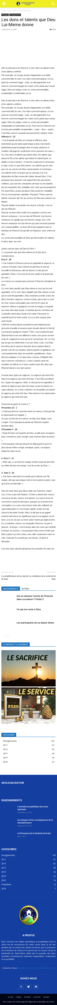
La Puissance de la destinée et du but (34, 833)
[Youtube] (36, 987)
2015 (5, 753)
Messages (5, 15)
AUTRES (25, 589)
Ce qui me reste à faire (29, 609)
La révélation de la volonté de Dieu (42, 577)
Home (3, 10)
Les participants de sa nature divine (35, 622)
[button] (53, 4)
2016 (3, 880)
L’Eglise (18, 997)
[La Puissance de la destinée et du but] (8, 837)
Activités (27, 997)
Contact (46, 997)
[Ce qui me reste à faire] (8, 612)
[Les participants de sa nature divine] (8, 626)
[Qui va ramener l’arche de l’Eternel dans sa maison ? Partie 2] (8, 599)
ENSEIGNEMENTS (10, 589)
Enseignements (15, 15)
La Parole (37, 997)
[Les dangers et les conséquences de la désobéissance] (8, 823)
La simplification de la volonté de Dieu (14, 577)
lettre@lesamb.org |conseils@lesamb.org (36, 968)
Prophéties (6, 884)
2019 (5, 749)
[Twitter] (28, 987)
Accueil (10, 997)
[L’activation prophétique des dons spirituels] (8, 810)
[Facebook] (21, 987)
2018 (5, 761)
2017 (5, 745)
